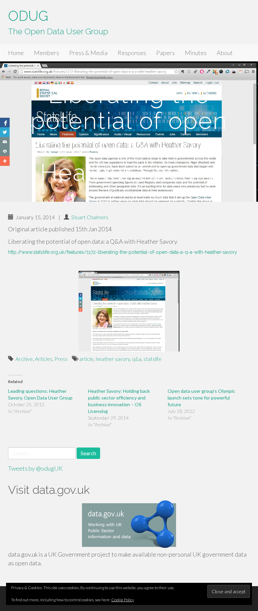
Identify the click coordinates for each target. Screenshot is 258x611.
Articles (43, 359)
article (86, 359)
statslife (152, 359)
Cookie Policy (122, 599)
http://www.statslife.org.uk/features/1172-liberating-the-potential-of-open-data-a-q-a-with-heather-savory (122, 252)
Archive (24, 359)
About (225, 52)
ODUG (28, 16)
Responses (132, 52)
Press (61, 359)
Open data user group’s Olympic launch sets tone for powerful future (201, 397)
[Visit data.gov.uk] (129, 525)
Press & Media (88, 52)
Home (16, 52)
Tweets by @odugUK (35, 468)
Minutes (196, 52)
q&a (136, 359)
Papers (165, 52)
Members (46, 52)
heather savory (113, 359)
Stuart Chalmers (90, 217)
